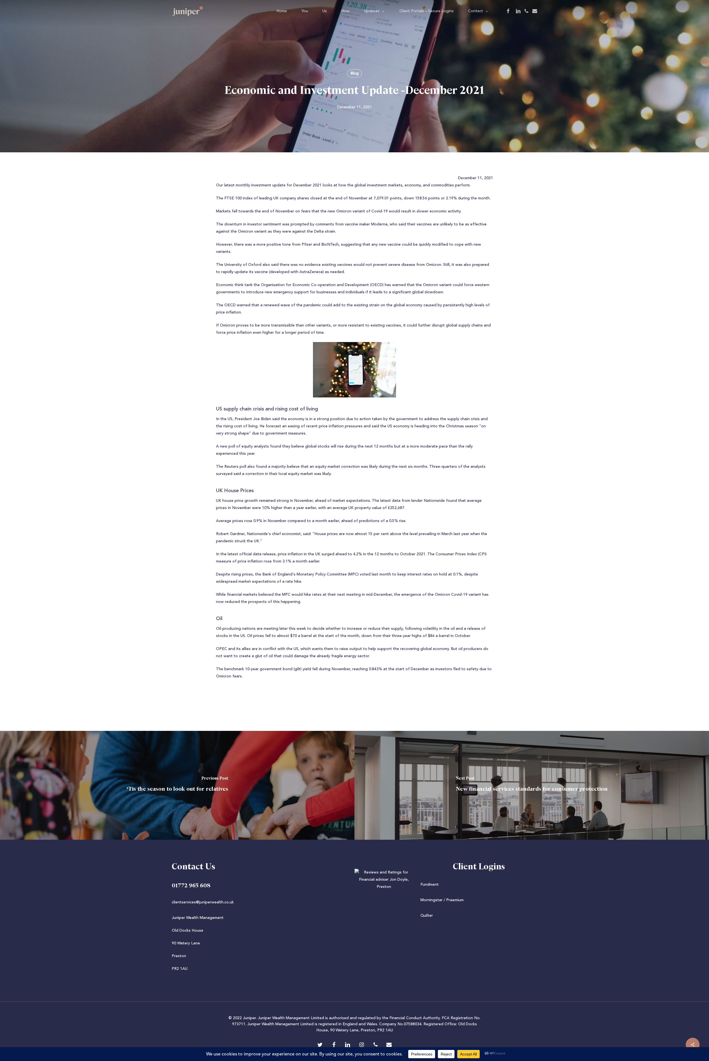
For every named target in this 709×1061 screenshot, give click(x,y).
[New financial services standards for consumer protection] (531, 785)
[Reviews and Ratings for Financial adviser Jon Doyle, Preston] (354, 887)
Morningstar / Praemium (442, 900)
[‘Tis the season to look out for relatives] (177, 785)
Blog (354, 73)
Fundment (429, 885)
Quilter (426, 916)
